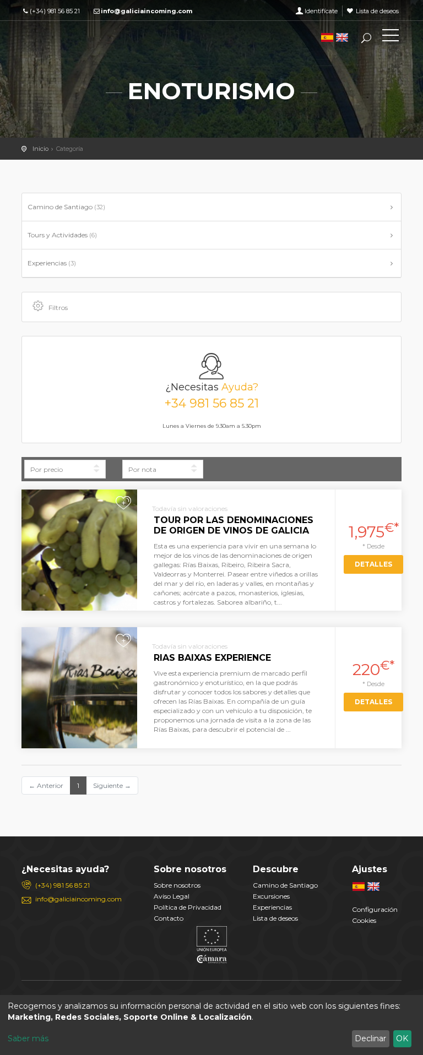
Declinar (370, 1038)
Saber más (28, 1038)
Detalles (373, 564)
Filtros (58, 307)
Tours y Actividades (62, 235)
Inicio (40, 149)
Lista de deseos (377, 11)
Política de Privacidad (187, 907)
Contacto (168, 918)
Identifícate (321, 11)
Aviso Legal (171, 896)
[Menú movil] (390, 37)
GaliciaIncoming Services (71, 37)
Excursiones (271, 896)
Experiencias (52, 263)
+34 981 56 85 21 (211, 403)
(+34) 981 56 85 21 (55, 11)
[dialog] (211, 1025)
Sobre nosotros (177, 885)
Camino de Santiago (66, 207)
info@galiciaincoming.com (146, 11)
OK (402, 1038)
